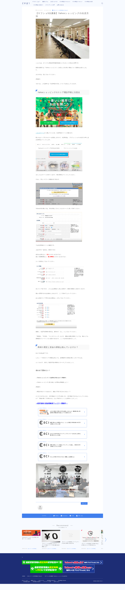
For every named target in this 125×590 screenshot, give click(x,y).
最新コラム (45, 1)
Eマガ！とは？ (36, 1)
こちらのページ (40, 133)
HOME (23, 576)
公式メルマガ (54, 1)
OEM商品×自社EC (38, 5)
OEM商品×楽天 (89, 1)
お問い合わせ (60, 5)
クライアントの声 (50, 5)
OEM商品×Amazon (65, 1)
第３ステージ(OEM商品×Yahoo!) (61, 10)
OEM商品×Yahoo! (77, 1)
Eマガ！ (26, 3)
